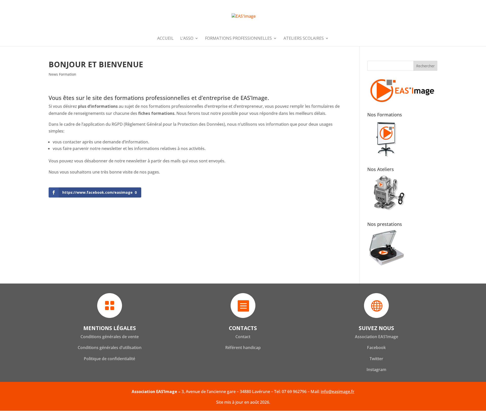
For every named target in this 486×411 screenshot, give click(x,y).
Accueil (165, 38)
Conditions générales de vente (109, 336)
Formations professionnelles (238, 38)
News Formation (62, 74)
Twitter (376, 358)
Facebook (376, 347)
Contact (242, 336)
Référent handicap (243, 347)
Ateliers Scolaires (304, 38)
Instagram (376, 369)
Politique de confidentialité (109, 358)
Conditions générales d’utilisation (109, 347)
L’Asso (186, 38)
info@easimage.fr (337, 391)
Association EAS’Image (376, 336)
